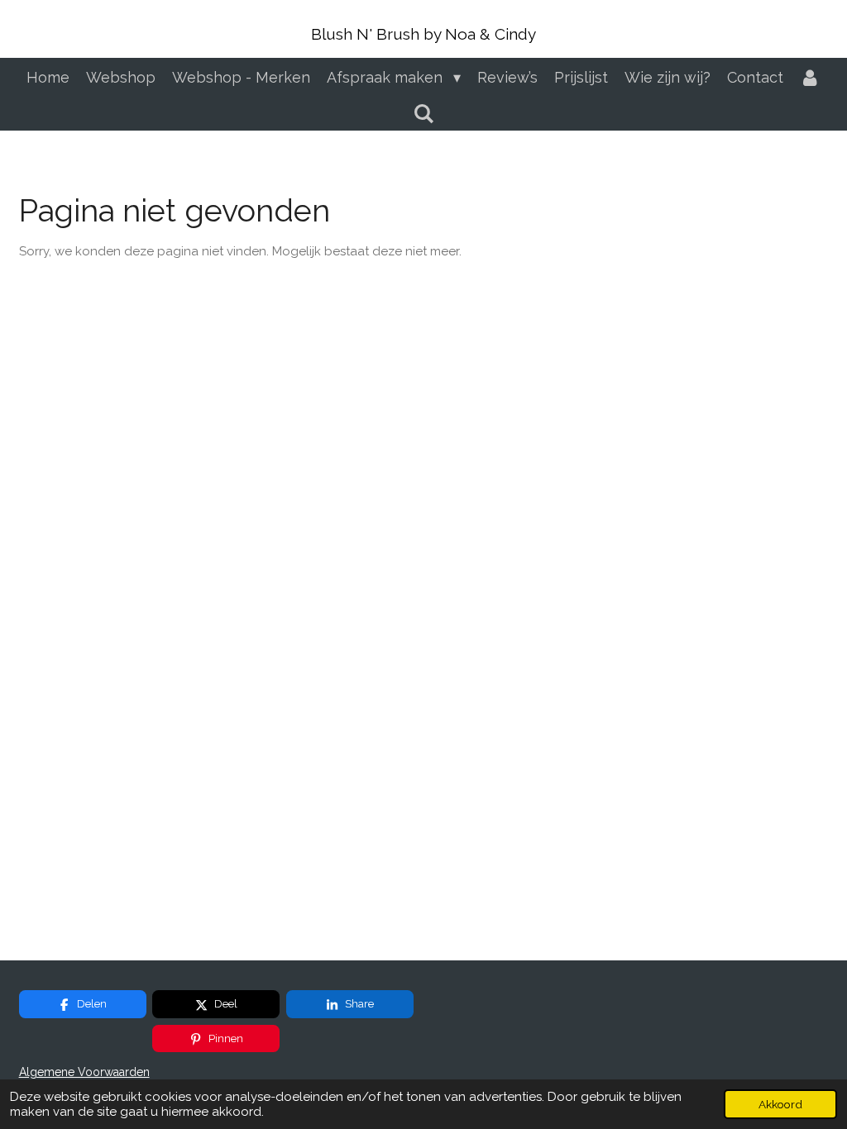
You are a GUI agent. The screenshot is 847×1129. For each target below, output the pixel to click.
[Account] (810, 77)
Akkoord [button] (780, 1104)
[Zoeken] (423, 114)
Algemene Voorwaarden (84, 1072)
